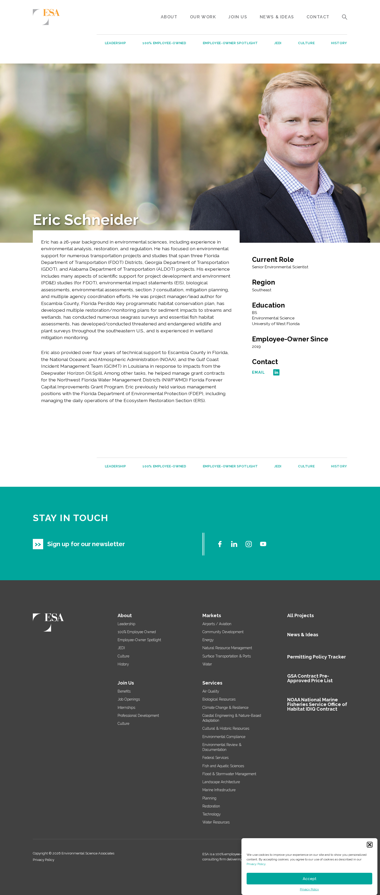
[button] (369, 844)
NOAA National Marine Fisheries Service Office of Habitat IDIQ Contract (317, 704)
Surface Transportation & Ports (226, 656)
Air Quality (210, 691)
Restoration (211, 806)
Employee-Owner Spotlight (230, 43)
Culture (306, 43)
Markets (211, 615)
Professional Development (138, 715)
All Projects (300, 615)
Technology (211, 814)
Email (258, 372)
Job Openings (129, 699)
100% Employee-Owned (164, 43)
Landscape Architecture (221, 782)
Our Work (203, 16)
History (339, 43)
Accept (309, 878)
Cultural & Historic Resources (225, 728)
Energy (208, 640)
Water (207, 664)
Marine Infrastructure (218, 790)
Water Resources (216, 822)
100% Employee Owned (137, 632)
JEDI (278, 43)
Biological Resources (218, 699)
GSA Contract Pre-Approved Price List (310, 678)
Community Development (223, 632)
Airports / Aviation (216, 624)
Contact (318, 16)
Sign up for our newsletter (86, 544)
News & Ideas (277, 16)
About (169, 16)
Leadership (115, 43)
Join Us (237, 16)
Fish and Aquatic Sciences (223, 766)
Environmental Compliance (223, 737)
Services (212, 683)
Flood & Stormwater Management (229, 774)
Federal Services (215, 758)
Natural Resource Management (227, 648)
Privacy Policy (256, 864)
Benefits (124, 691)
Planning (209, 798)
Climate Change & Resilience (225, 707)
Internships (126, 707)
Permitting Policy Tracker (316, 657)
